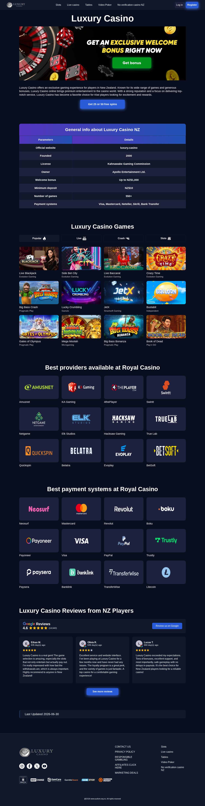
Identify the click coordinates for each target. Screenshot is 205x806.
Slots (163, 238)
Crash (121, 238)
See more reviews (102, 691)
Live (79, 238)
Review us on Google (167, 626)
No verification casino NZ (131, 5)
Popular (36, 238)
